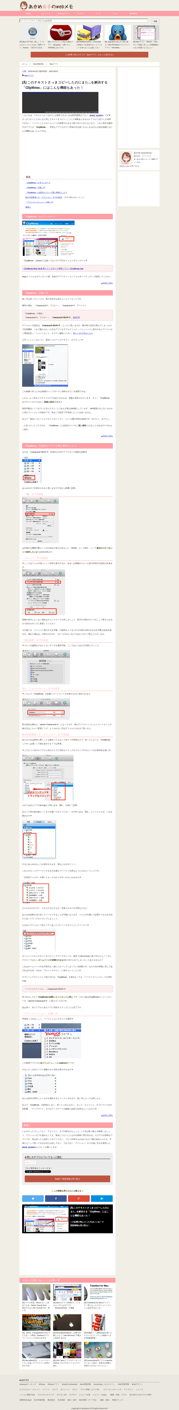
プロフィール (124, 166)
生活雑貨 (61, 1400)
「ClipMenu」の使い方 (35, 187)
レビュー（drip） (100, 1394)
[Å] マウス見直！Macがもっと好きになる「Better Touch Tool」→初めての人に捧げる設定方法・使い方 (36, 1306)
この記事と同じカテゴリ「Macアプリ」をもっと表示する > (89, 54)
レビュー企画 (84, 1394)
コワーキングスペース (112, 1389)
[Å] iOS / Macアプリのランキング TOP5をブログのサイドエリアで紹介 (67, 1363)
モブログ (80, 13)
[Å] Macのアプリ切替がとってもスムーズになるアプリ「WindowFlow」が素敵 (66, 1305)
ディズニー (128, 1389)
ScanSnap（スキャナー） (104, 1384)
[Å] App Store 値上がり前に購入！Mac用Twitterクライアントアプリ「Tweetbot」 (117, 44)
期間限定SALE (25, 1400)
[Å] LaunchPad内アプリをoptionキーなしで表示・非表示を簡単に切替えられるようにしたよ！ (98, 1363)
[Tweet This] (33, 1198)
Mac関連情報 (85, 1384)
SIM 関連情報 (123, 1384)
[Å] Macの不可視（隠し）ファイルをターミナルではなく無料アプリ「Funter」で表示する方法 (32, 44)
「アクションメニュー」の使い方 (39, 202)
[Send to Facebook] (56, 1198)
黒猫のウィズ (117, 1400)
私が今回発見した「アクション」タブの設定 (43, 197)
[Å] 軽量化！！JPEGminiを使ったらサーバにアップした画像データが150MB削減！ (98, 1335)
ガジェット (65, 1389)
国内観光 (133, 13)
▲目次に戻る (107, 283)
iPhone (42, 1384)
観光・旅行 (72, 1400)
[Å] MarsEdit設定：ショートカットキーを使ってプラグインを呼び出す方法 (36, 1363)
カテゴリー (45, 13)
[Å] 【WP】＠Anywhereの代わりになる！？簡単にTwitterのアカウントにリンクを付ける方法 (36, 1335)
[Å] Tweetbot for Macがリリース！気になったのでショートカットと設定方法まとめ (98, 1305)
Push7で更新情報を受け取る (67, 1178)
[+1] (79, 1198)
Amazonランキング (28, 1384)
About (28, 13)
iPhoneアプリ (63, 13)
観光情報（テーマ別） (88, 1400)
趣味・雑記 (104, 1400)
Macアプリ (29, 75)
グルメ (115, 13)
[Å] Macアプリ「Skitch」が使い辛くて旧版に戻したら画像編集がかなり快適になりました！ (146, 44)
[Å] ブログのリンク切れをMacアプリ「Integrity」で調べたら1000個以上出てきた (60, 44)
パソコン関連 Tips (27, 1394)
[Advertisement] (67, 153)
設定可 (76, 317)
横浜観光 (51, 1400)
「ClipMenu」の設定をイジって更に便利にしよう (46, 192)
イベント (46, 1389)
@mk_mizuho (96, 115)
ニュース (139, 1389)
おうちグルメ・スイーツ (30, 1389)
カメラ (98, 13)
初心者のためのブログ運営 (140, 1394)
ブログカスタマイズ (45, 1394)
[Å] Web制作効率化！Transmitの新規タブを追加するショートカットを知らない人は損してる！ (89, 44)
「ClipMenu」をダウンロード (37, 182)
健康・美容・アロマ (118, 1394)
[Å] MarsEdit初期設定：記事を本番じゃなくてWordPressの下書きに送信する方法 (67, 1335)
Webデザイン (137, 1384)
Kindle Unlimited (69, 1384)
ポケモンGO (62, 1394)
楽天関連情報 (39, 1400)
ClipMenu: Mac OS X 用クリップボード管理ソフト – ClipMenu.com (53, 268)
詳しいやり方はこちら (83, 333)
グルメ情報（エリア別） (90, 1389)
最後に (28, 207)
